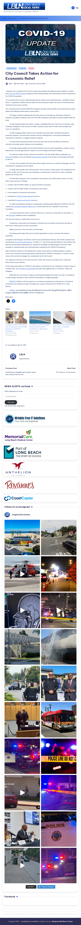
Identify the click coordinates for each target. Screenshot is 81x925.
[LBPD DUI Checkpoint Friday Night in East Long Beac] (58, 574)
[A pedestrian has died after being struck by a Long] (58, 719)
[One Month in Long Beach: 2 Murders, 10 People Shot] (22, 683)
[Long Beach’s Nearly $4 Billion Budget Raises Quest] (22, 719)
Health (31, 68)
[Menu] (77, 7)
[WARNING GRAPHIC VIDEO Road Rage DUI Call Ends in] (22, 792)
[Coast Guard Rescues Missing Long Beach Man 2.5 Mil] (22, 574)
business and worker (23, 200)
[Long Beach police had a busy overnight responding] (22, 756)
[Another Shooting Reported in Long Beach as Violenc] (58, 865)
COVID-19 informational (24, 196)
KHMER (12, 290)
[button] (24, 359)
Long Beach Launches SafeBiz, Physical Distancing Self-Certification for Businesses (39, 327)
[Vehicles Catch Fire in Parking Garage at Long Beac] (58, 647)
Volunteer (12, 215)
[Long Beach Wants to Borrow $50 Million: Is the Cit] (22, 647)
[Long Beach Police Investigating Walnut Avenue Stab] (58, 756)
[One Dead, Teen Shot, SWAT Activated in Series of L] (58, 792)
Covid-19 (23, 68)
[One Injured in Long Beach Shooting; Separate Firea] (58, 829)
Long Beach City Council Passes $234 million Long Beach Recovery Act (64, 327)
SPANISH (12, 281)
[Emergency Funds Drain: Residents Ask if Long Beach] (22, 829)
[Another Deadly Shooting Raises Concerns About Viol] (58, 683)
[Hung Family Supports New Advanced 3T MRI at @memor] (22, 610)
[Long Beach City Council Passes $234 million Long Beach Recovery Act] (64, 317)
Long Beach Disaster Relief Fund (24, 206)
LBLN (22, 354)
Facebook (10, 896)
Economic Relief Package (17, 93)
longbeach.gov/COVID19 (27, 268)
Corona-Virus (11, 68)
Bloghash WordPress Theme (62, 921)
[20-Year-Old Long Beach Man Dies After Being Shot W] (58, 537)
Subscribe (11, 402)
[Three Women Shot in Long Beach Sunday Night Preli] (58, 610)
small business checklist (39, 157)
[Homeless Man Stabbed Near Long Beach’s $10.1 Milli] (22, 537)
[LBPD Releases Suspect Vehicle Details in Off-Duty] (22, 865)
